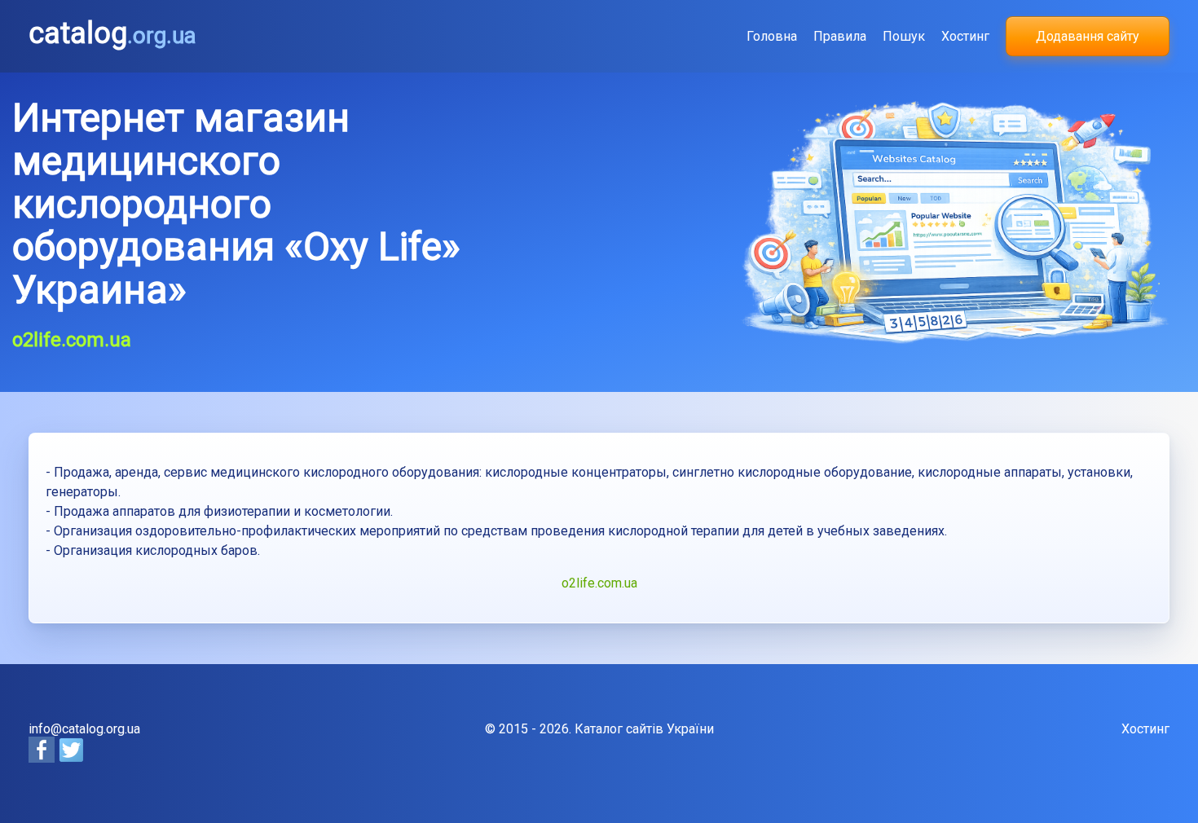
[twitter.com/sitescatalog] (71, 758)
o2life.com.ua (599, 583)
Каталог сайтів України (644, 729)
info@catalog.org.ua (84, 729)
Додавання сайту (1087, 36)
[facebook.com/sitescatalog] (43, 758)
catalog (112, 33)
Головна (772, 36)
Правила (839, 36)
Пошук (904, 36)
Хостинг (965, 36)
